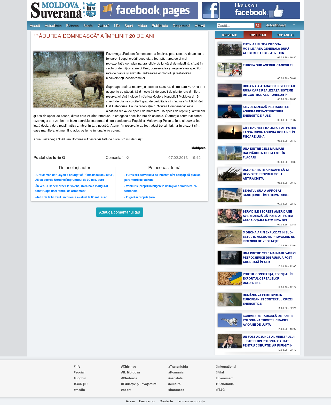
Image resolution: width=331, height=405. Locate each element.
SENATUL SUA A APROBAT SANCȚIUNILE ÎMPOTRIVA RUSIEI (266, 192)
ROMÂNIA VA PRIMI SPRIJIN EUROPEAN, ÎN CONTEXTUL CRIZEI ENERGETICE (267, 299)
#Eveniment (224, 378)
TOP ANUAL (285, 35)
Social (88, 25)
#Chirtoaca (129, 378)
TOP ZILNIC (229, 35)
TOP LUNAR (257, 35)
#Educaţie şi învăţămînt (138, 383)
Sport (129, 25)
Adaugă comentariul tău (119, 212)
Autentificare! (276, 25)
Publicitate (160, 25)
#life (77, 366)
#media (79, 389)
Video (142, 25)
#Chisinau (128, 366)
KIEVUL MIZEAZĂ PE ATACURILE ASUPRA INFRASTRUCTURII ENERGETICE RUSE (266, 111)
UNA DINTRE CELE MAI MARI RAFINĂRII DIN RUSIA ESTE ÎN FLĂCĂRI (264, 152)
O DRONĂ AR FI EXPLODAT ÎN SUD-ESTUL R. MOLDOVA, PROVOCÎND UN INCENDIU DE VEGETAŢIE (269, 236)
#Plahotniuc (225, 383)
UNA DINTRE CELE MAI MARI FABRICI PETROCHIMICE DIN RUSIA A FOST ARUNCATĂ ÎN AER (269, 257)
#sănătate (175, 378)
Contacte (166, 401)
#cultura (174, 383)
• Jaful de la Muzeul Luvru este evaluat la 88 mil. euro (71, 197)
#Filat (220, 372)
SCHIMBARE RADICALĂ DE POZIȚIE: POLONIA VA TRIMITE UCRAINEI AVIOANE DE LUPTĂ (268, 320)
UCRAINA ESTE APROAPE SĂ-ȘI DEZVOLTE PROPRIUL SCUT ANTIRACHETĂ (266, 174)
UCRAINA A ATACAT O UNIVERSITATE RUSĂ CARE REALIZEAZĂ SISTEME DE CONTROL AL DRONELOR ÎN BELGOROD (269, 92)
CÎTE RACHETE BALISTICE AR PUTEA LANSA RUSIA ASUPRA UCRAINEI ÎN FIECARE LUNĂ (269, 132)
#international (226, 366)
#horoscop (176, 389)
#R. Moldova (130, 372)
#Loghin (80, 378)
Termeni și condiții (191, 401)
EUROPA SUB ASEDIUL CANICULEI (267, 65)
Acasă (35, 25)
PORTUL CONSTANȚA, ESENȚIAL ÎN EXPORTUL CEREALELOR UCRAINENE (268, 278)
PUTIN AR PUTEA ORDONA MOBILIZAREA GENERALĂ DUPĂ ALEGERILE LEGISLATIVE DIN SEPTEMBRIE (266, 50)
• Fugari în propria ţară (139, 197)
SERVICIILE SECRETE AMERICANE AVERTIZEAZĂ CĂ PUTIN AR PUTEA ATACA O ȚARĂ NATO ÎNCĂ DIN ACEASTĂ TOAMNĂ (268, 218)
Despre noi (181, 25)
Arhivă (200, 25)
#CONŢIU (80, 383)
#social (79, 372)
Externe (72, 25)
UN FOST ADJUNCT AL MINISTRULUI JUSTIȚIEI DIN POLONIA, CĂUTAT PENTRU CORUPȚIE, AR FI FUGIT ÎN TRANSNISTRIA (268, 343)
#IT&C (220, 389)
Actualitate (53, 25)
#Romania (175, 372)
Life (117, 25)
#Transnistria (178, 366)
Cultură (103, 25)
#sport (126, 389)
